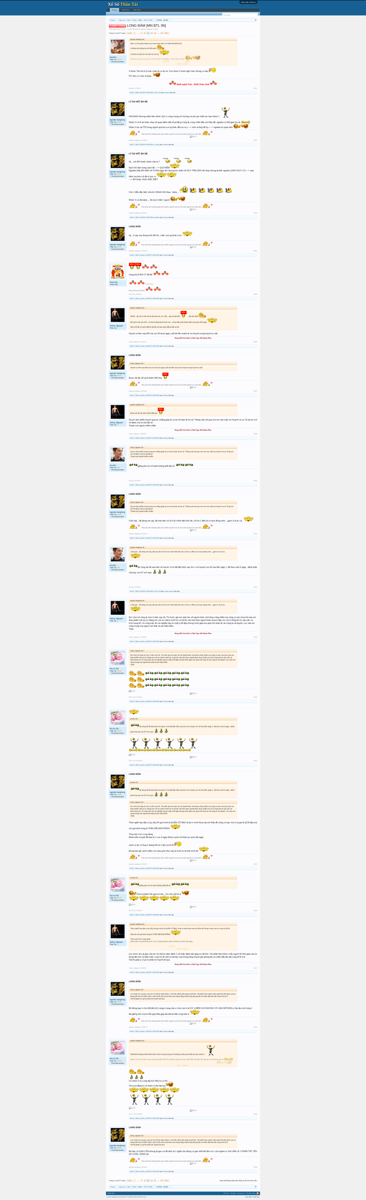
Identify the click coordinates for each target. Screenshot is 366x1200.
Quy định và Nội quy (252, 1197)
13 (155, 33)
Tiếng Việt (110, 1193)
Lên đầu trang (250, 1193)
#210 (255, 534)
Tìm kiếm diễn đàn (115, 13)
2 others (165, 217)
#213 (255, 697)
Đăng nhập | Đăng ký (248, 2)
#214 (255, 761)
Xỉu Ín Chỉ (157, 92)
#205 (255, 294)
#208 (255, 434)
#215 (255, 864)
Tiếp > (167, 33)
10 (145, 33)
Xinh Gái (114, 282)
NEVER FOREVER (146, 92)
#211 (255, 587)
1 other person (169, 591)
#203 (255, 213)
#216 (255, 910)
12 (152, 33)
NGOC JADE (134, 92)
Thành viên (125, 10)
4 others (165, 144)
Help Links (137, 10)
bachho (113, 57)
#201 (255, 88)
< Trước (129, 33)
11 (148, 33)
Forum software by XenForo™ (126, 1197)
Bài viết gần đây (129, 13)
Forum (114, 10)
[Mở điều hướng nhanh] (255, 20)
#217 (255, 968)
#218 (255, 1027)
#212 (255, 637)
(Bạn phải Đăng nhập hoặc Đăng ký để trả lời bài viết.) (238, 1180)
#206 (255, 342)
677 (162, 33)
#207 (255, 391)
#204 (255, 251)
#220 (255, 1167)
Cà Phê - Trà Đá (126, 29)
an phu (113, 465)
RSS (258, 1193)
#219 (255, 1114)
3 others (167, 92)
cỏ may (156, 144)
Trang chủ (240, 1193)
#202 (255, 140)
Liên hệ (225, 1193)
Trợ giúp (233, 1193)
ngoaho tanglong (146, 29)
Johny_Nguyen (116, 326)
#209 (255, 480)
